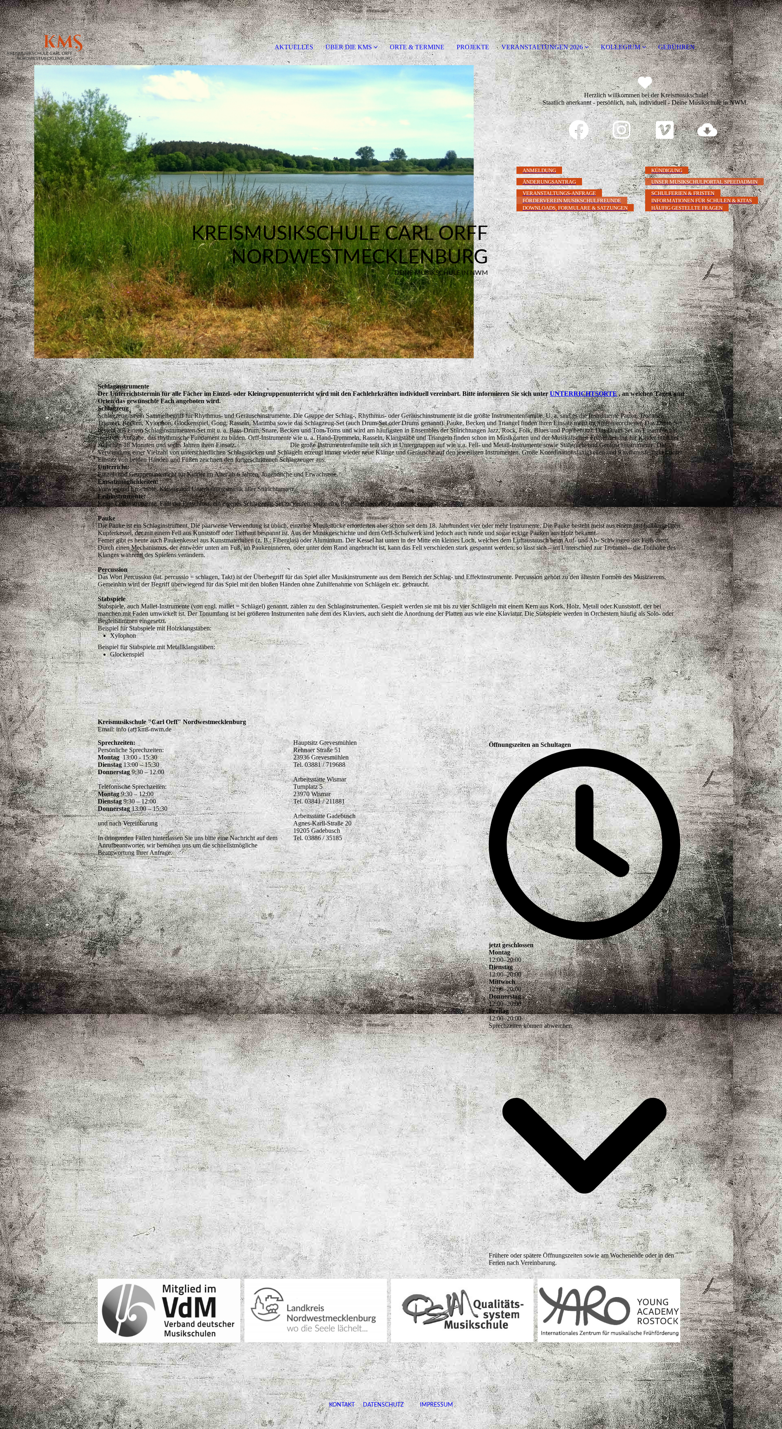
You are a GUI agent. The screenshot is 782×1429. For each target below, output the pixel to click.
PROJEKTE (473, 47)
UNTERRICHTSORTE (583, 393)
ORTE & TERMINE (417, 47)
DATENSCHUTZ (383, 1405)
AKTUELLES (294, 47)
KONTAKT (342, 1405)
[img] (93, 32)
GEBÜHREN (676, 47)
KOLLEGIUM (620, 47)
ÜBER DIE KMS (348, 47)
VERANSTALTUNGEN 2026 (542, 47)
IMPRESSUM (428, 1405)
